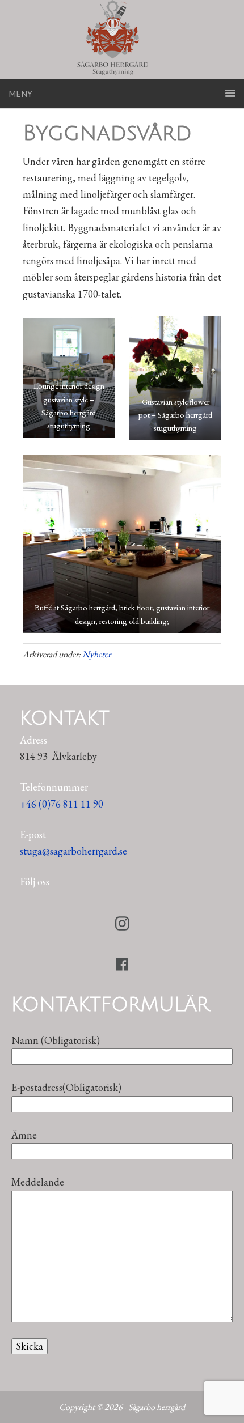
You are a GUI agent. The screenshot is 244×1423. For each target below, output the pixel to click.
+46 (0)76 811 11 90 (61, 803)
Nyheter (96, 654)
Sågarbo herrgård (122, 39)
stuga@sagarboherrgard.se (73, 850)
